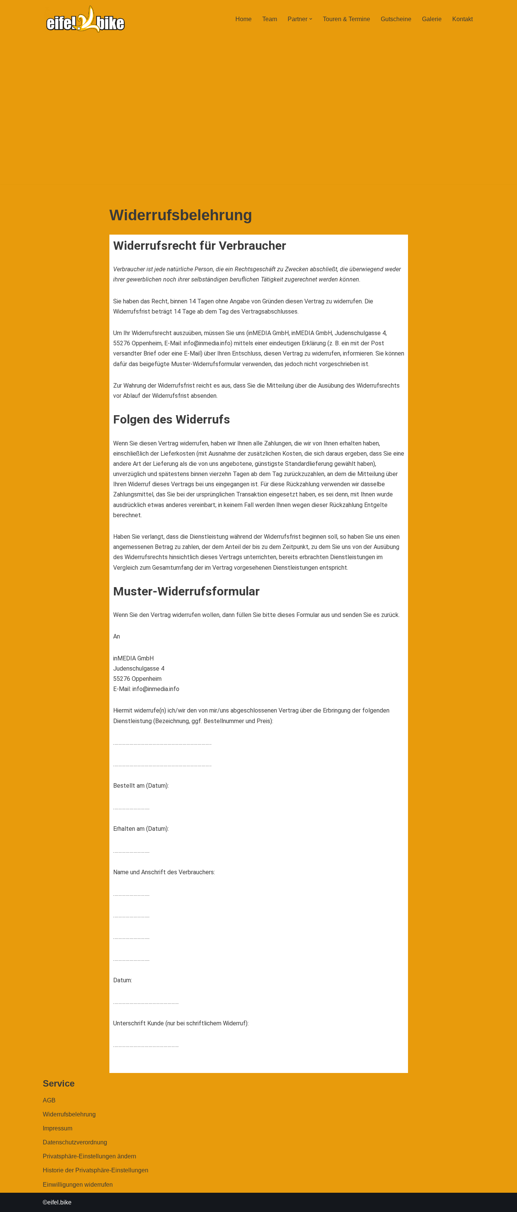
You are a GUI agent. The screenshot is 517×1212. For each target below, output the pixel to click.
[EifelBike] (85, 19)
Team (269, 19)
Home (243, 19)
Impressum (57, 1128)
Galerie (432, 19)
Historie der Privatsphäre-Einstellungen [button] (95, 1170)
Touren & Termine (346, 19)
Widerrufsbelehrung (69, 1114)
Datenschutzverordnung (75, 1142)
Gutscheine (396, 19)
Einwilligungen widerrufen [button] (78, 1184)
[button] (310, 18)
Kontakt (462, 19)
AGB (49, 1100)
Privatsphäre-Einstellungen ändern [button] (89, 1156)
